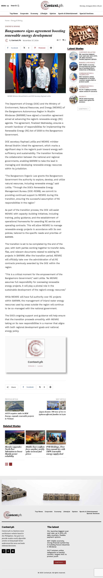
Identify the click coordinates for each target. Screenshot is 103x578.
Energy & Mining (16, 21)
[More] (51, 47)
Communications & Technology (86, 74)
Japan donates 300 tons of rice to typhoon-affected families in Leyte (52, 413)
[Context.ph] (7, 40)
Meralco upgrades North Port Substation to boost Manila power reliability (13, 451)
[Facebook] (4, 551)
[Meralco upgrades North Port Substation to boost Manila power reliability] (14, 437)
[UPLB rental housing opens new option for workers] (73, 99)
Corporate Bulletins (87, 52)
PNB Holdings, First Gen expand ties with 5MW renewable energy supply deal (55, 450)
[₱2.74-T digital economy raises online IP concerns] (73, 89)
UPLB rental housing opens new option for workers (86, 100)
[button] (15, 5)
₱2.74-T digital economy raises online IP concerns (88, 90)
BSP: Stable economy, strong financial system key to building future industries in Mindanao (87, 67)
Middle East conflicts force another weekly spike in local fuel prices (35, 450)
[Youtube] (13, 551)
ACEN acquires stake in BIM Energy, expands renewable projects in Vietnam (19, 416)
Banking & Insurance (87, 62)
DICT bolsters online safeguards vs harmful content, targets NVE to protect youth (87, 79)
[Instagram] (8, 551)
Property (82, 96)
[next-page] (10, 464)
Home (7, 21)
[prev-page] (6, 464)
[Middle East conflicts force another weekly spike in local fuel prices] (35, 437)
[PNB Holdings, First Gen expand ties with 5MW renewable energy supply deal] (56, 437)
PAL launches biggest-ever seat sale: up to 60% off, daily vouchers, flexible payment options (88, 57)
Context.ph (16, 40)
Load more (83, 109)
